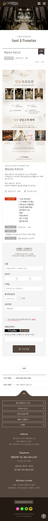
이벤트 (23, 425)
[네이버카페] (26, 508)
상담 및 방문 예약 (23, 414)
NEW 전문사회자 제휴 (23, 378)
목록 (24, 368)
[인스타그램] (17, 508)
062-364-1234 (30, 457)
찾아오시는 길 (22, 408)
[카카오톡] (30, 508)
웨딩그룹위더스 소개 (23, 403)
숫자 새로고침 (24, 331)
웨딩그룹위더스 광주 (10, 3)
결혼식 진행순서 (22, 419)
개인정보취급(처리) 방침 (23, 502)
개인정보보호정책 (14, 319)
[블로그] (22, 508)
